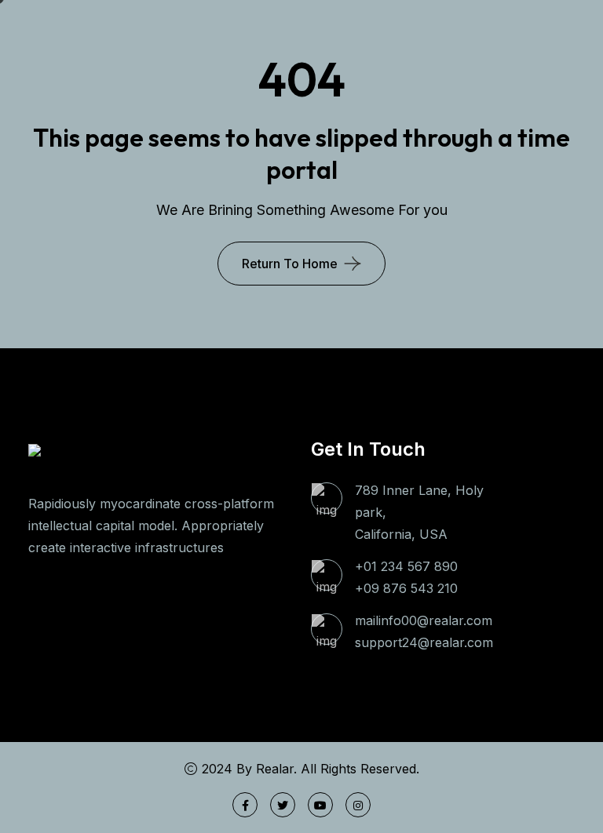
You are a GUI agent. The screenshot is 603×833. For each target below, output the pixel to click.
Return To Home (290, 263)
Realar (275, 769)
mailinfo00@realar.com (423, 620)
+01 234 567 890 (406, 566)
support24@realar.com (424, 642)
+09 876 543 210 (406, 588)
